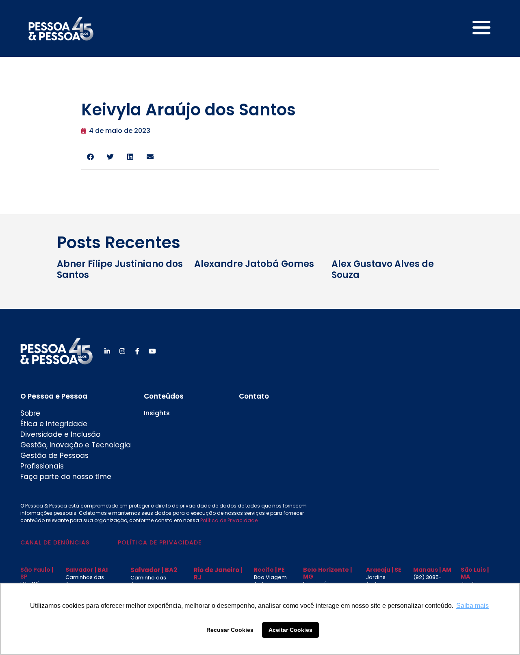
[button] (90, 156)
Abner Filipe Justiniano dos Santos (120, 269)
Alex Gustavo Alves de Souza (383, 269)
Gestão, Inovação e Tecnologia (75, 445)
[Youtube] (152, 351)
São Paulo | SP (36, 573)
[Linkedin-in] (107, 351)
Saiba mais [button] (472, 605)
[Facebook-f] (137, 351)
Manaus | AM (432, 570)
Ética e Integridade (53, 424)
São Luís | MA (475, 573)
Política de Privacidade (229, 520)
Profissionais (42, 466)
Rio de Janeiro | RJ (218, 573)
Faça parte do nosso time (65, 476)
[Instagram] (122, 351)
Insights (157, 413)
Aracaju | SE (383, 570)
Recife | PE (269, 570)
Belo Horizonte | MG (327, 573)
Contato (254, 396)
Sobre (30, 413)
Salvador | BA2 (153, 570)
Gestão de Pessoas (54, 455)
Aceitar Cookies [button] (290, 630)
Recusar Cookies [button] (230, 630)
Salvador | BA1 (86, 570)
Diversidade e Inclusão (60, 434)
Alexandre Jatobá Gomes (254, 264)
